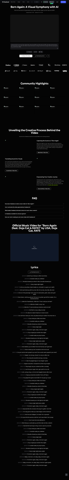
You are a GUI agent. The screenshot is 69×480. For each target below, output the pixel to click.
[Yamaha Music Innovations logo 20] (7, 65)
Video (23, 1)
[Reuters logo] (15, 65)
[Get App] (66, 474)
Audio (28, 1)
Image (19, 1)
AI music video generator (53, 185)
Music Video (13, 1)
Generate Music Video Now (44, 188)
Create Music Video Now (11, 170)
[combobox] (42, 2)
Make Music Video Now (43, 152)
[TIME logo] (32, 65)
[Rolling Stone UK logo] (23, 65)
